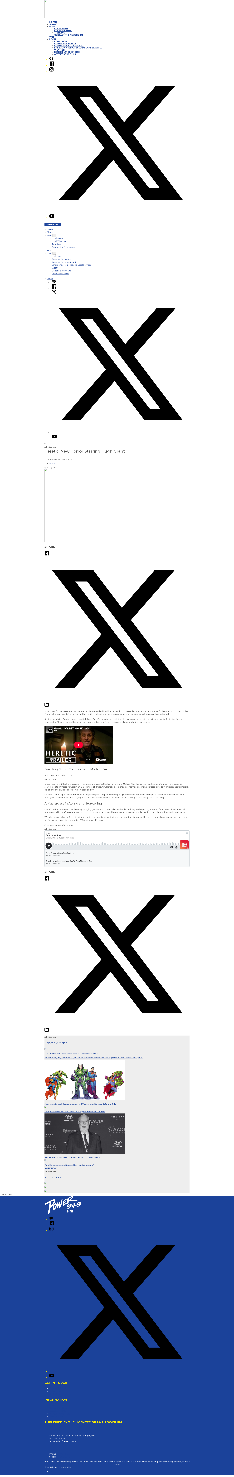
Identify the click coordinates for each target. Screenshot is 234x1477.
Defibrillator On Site (67, 52)
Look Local (61, 41)
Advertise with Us (65, 54)
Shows (53, 24)
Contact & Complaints (59, 1388)
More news (51, 1168)
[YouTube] (51, 218)
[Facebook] (51, 65)
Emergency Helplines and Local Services (78, 48)
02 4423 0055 (63, 1454)
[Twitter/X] (119, 212)
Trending (59, 33)
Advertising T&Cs (57, 1411)
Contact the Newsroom (68, 35)
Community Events (65, 43)
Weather (59, 50)
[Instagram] (51, 71)
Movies (52, 463)
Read (52, 26)
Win (51, 37)
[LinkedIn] (46, 706)
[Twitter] (117, 701)
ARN (51, 1471)
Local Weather (63, 30)
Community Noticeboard (68, 46)
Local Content (56, 1417)
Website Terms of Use (59, 1414)
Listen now (51, 224)
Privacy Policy (56, 1405)
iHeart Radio (54, 1474)
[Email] (51, 706)
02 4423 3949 (63, 1457)
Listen (53, 22)
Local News (61, 28)
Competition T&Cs (58, 1408)
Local (52, 39)
